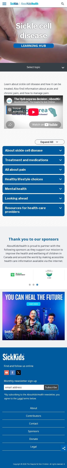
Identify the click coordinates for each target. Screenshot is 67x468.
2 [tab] (33, 284)
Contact (33, 423)
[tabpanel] (18, 274)
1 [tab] (29, 284)
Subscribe (51, 387)
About (33, 408)
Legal (20, 398)
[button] (33, 67)
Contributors (33, 416)
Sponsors (33, 431)
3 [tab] (37, 284)
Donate (33, 439)
